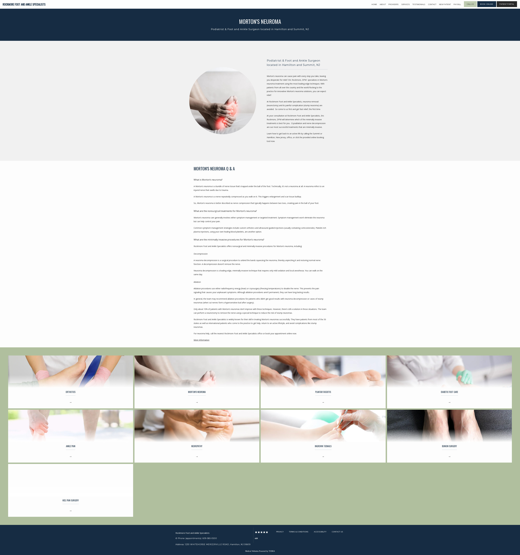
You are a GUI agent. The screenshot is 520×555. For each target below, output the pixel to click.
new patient (445, 4)
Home (374, 4)
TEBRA (272, 551)
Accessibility (320, 531)
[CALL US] (470, 7)
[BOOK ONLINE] (486, 7)
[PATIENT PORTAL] (506, 7)
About (383, 4)
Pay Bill (457, 4)
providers (394, 4)
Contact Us (337, 531)
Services (405, 4)
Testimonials (418, 4)
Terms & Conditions (298, 531)
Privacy (280, 531)
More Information (201, 340)
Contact (432, 4)
